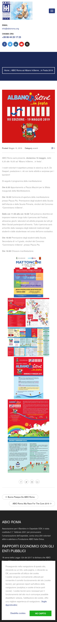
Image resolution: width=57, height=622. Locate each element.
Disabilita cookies (17, 613)
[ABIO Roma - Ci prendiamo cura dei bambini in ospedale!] (17, 10)
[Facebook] (21, 482)
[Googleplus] (37, 482)
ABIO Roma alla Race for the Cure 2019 (31, 503)
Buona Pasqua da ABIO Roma (21, 497)
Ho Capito (40, 613)
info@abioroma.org (10, 28)
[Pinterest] (32, 482)
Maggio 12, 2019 (15, 148)
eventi (35, 148)
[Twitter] (26, 482)
